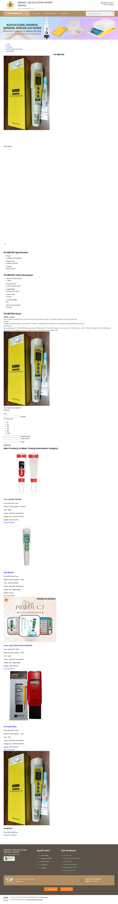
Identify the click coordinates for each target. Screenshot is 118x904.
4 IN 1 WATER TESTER (12, 499)
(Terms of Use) (44, 897)
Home (8, 44)
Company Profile (51, 13)
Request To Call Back (10, 835)
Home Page (36, 13)
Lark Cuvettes (67, 861)
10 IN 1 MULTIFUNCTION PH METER (18, 645)
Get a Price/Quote (9, 522)
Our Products (14, 13)
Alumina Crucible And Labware (72, 858)
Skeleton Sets (67, 855)
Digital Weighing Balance (70, 864)
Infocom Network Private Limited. (34, 899)
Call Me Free (68, 889)
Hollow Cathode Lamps (70, 867)
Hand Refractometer (69, 870)
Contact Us (65, 13)
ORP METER (9, 572)
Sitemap (43, 868)
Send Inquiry (52, 889)
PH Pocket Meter (10, 727)
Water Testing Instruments (14, 49)
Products (9, 47)
